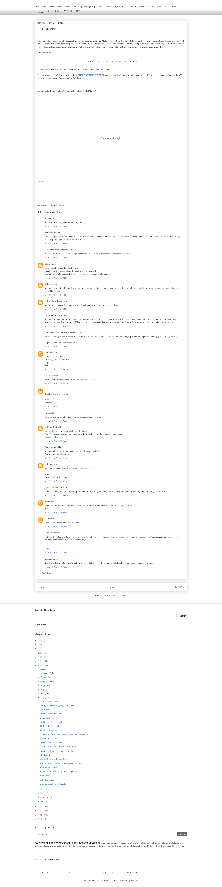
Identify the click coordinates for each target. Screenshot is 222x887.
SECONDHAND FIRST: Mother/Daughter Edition (62, 763)
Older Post (179, 587)
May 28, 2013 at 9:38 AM (56, 481)
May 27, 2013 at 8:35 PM (56, 309)
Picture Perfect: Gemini (50, 701)
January (43, 801)
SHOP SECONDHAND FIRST (91, 75)
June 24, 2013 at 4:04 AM (56, 566)
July (42, 689)
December (44, 668)
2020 (40, 640)
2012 (40, 806)
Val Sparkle (60, 204)
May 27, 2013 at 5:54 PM (56, 226)
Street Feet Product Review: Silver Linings (58, 746)
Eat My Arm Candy (48, 738)
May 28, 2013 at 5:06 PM (56, 526)
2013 (40, 665)
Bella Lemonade (47, 779)
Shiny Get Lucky (47, 717)
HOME (41, 12)
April (42, 789)
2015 (40, 656)
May (42, 697)
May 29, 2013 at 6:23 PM (56, 552)
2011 (40, 810)
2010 (40, 814)
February (44, 797)
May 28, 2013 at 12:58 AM (57, 369)
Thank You (45, 775)
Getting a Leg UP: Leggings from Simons (58, 705)
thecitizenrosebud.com (57, 872)
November (45, 672)
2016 (40, 652)
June (42, 693)
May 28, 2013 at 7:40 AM (56, 420)
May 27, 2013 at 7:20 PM (56, 243)
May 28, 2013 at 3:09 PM (56, 512)
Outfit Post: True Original (51, 721)
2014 (40, 661)
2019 (40, 644)
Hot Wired (44, 709)
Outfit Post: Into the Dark (51, 713)
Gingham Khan (46, 754)
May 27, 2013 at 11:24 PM (56, 346)
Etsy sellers (49, 204)
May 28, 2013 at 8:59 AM (56, 458)
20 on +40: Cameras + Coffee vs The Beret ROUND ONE (64, 734)
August (43, 685)
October (43, 677)
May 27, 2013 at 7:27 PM (56, 257)
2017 (40, 648)
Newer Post (43, 587)
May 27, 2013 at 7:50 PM (56, 277)
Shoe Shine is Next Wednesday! (54, 783)
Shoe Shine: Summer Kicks (52, 767)
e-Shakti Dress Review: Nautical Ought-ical (59, 771)
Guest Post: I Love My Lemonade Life (56, 750)
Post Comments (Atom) (117, 595)
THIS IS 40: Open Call (49, 725)
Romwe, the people (48, 730)
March (43, 793)
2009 (40, 818)
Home (111, 587)
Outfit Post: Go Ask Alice (51, 742)
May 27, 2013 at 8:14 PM (56, 294)
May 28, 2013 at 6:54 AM (56, 406)
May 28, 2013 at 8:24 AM (56, 440)
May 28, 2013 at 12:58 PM (56, 495)
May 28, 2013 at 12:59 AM (57, 383)
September (45, 681)
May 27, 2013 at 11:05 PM (56, 326)
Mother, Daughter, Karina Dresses (54, 759)
